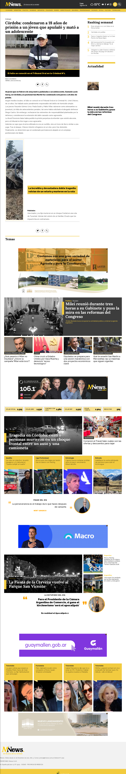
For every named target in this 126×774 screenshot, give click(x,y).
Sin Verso (75, 10)
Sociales (94, 10)
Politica (25, 10)
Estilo (101, 10)
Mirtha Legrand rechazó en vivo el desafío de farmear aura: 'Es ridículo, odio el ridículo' (107, 670)
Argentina (17, 10)
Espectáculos (65, 10)
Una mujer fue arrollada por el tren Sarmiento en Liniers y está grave (112, 579)
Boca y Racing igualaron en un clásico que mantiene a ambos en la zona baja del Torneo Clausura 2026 (112, 561)
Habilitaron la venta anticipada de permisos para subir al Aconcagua (106, 462)
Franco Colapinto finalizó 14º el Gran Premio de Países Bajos (103, 37)
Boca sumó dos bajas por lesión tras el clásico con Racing (48, 461)
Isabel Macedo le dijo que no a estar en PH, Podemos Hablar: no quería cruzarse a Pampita (77, 670)
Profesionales (85, 10)
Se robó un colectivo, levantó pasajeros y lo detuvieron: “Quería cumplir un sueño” (17, 462)
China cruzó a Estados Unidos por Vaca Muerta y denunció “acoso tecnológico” (46, 360)
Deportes (41, 10)
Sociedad (33, 10)
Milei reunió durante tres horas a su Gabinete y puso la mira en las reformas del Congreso (101, 111)
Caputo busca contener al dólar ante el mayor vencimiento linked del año (78, 462)
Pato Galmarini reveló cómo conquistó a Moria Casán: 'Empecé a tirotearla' (46, 670)
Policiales (49, 10)
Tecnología (116, 10)
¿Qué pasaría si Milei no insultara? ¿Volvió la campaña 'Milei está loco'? (17, 358)
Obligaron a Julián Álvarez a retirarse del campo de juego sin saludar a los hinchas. (103, 51)
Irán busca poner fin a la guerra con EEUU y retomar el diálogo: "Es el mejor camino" (102, 44)
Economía (9, 10)
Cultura (108, 10)
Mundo (56, 10)
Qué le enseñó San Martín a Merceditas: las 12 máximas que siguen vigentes (106, 358)
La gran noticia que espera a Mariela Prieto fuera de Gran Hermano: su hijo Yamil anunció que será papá (17, 671)
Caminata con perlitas (98, 32)
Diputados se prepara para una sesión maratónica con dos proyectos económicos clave (77, 360)
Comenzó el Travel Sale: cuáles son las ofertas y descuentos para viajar (102, 442)
